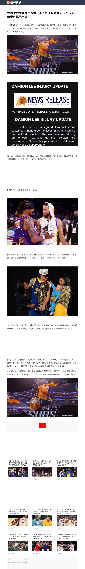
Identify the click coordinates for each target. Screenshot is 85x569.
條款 (20, 562)
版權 (25, 562)
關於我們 (10, 562)
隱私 (23, 562)
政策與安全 (16, 562)
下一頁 (42, 425)
